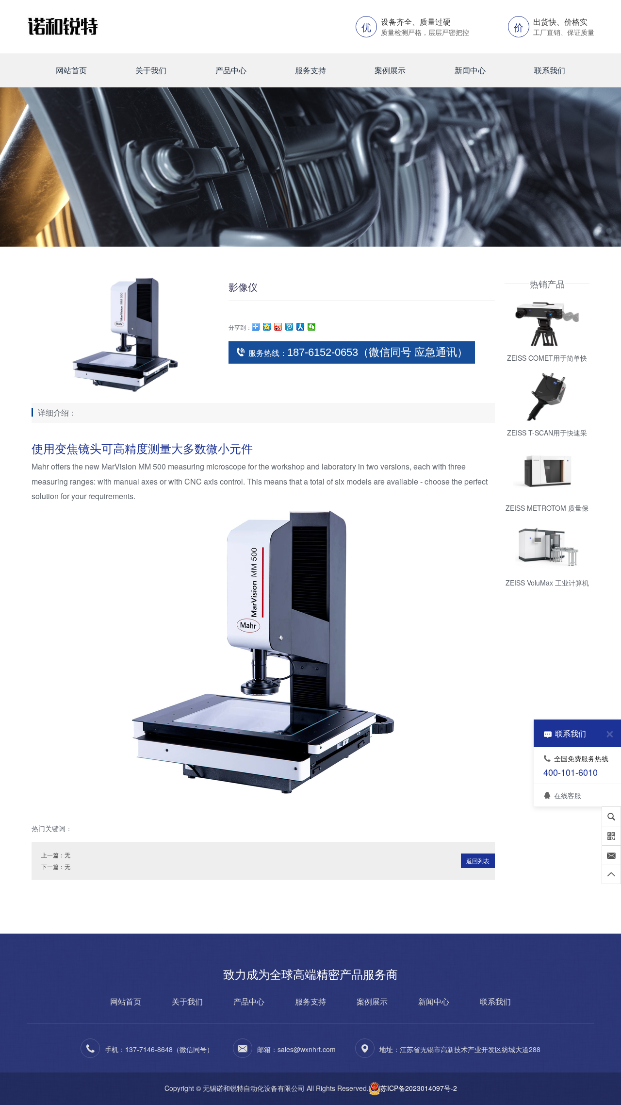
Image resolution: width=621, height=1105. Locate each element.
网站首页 (71, 70)
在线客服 (567, 795)
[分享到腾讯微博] (289, 327)
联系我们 (549, 70)
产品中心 (230, 70)
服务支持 (310, 70)
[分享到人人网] (300, 327)
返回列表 (478, 860)
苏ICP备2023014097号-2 (418, 1088)
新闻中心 (470, 70)
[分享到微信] (312, 327)
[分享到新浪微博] (278, 327)
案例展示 (390, 70)
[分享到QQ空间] (267, 327)
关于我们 (150, 70)
